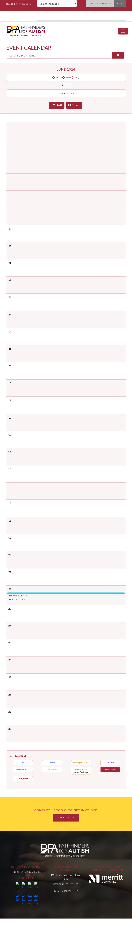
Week (68, 77)
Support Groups (22, 769)
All (23, 763)
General (52, 763)
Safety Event (23, 779)
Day (77, 77)
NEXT (73, 105)
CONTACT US (64, 818)
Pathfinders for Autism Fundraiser (81, 770)
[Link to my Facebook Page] (17, 893)
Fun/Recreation (52, 769)
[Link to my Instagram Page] (36, 893)
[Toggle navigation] (123, 31)
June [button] (60, 93)
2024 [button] (69, 93)
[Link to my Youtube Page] (30, 893)
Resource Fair (110, 769)
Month (59, 77)
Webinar (110, 763)
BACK (57, 105)
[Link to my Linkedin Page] (23, 893)
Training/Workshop (81, 763)
